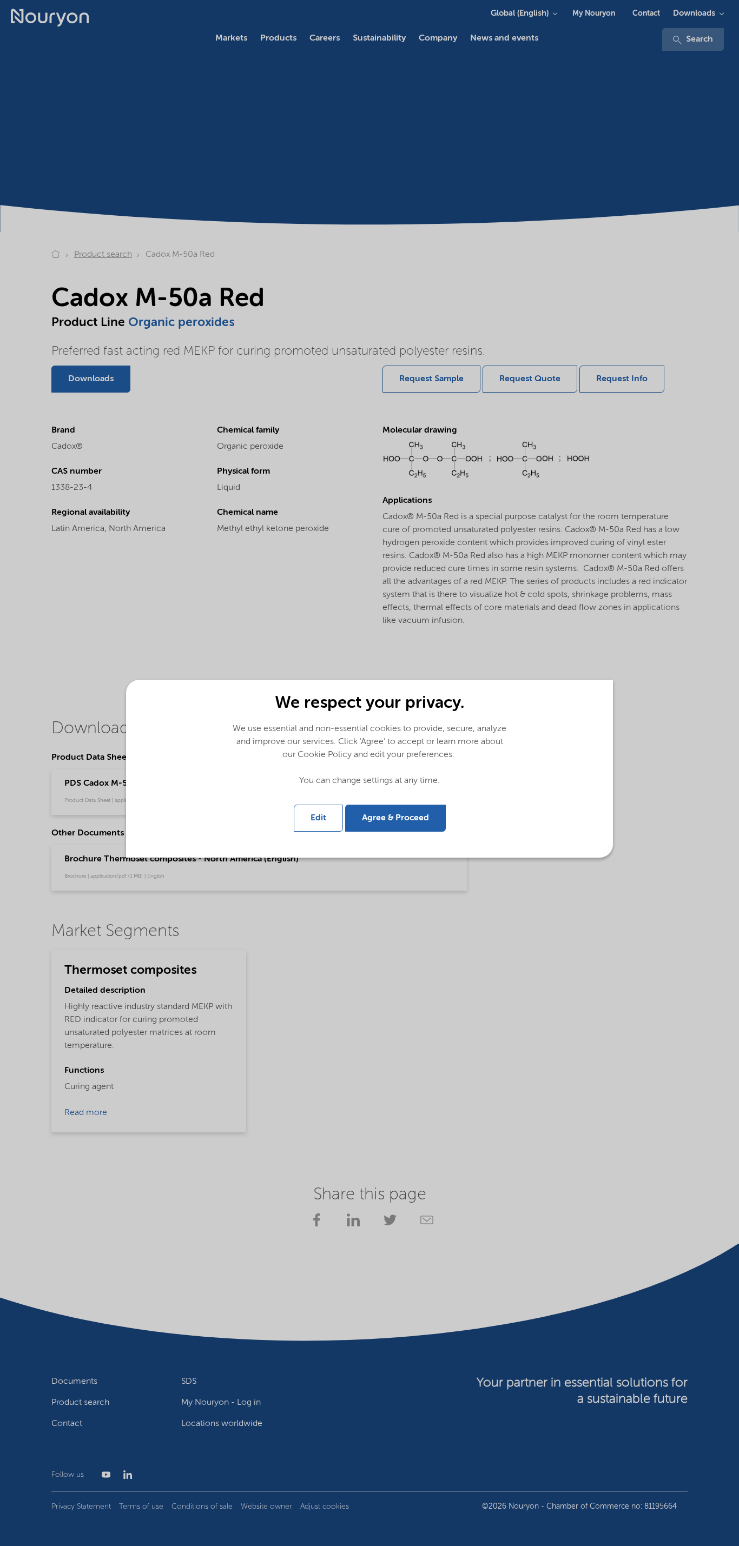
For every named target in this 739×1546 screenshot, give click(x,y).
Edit (318, 818)
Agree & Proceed (395, 818)
